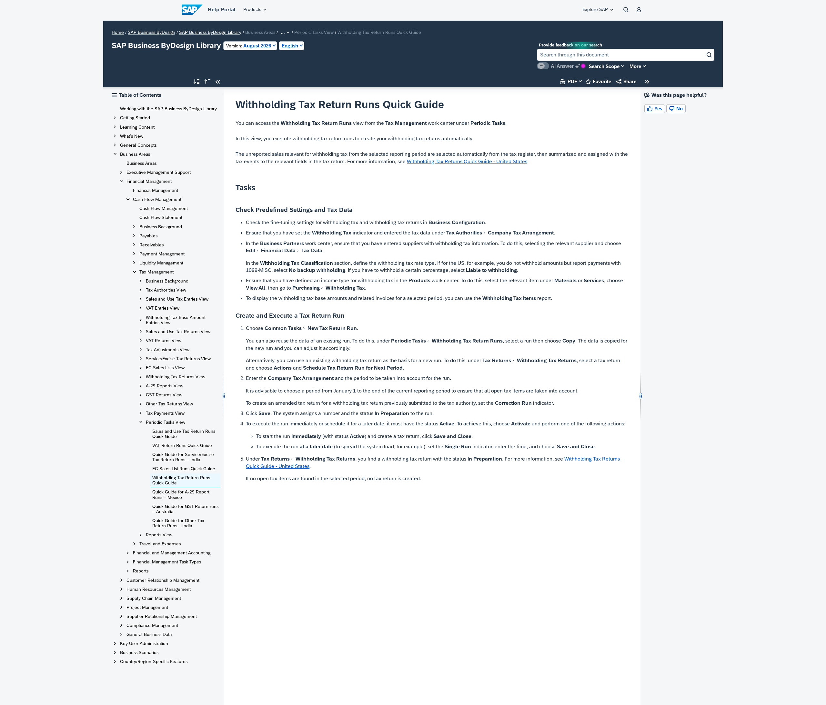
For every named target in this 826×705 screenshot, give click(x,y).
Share (626, 81)
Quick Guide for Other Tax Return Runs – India (178, 523)
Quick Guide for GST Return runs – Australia (185, 509)
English (290, 45)
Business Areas (141, 163)
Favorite (598, 81)
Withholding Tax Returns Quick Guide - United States (467, 161)
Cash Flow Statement (160, 217)
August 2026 (248, 45)
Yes (654, 108)
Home (118, 32)
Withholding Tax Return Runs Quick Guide (181, 480)
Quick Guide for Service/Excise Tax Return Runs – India (183, 457)
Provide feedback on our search (570, 45)
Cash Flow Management (163, 208)
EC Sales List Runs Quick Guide (183, 468)
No (676, 108)
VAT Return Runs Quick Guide (182, 445)
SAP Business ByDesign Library (210, 32)
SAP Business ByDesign (151, 32)
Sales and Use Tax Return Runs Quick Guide (183, 434)
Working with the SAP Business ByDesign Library (168, 108)
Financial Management (155, 190)
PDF (568, 81)
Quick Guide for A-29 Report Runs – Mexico (180, 494)
